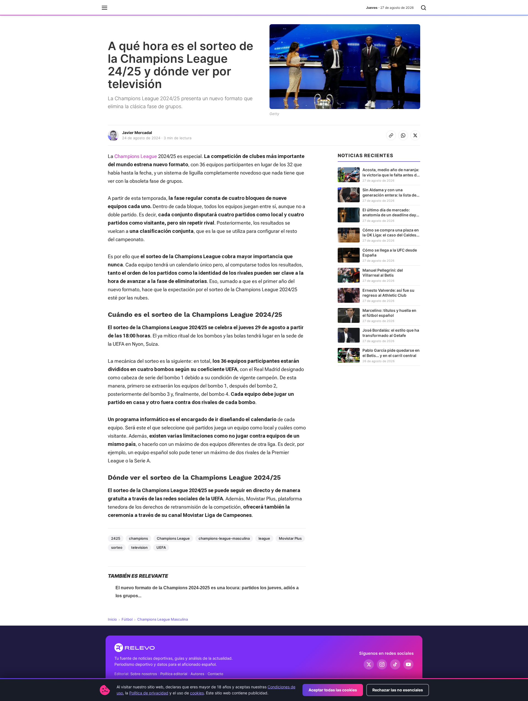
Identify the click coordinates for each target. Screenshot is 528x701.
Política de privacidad (148, 693)
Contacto (215, 674)
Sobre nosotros (143, 674)
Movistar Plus (290, 538)
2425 (115, 538)
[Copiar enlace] (391, 135)
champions (138, 538)
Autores (197, 674)
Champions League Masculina (162, 619)
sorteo (116, 547)
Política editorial (173, 674)
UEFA (161, 547)
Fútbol (127, 619)
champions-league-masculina (224, 538)
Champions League (135, 156)
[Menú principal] (104, 7)
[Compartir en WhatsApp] (403, 135)
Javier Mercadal (137, 132)
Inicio (112, 619)
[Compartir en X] (415, 135)
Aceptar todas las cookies (333, 690)
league (264, 538)
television (139, 547)
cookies (197, 693)
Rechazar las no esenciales (397, 690)
